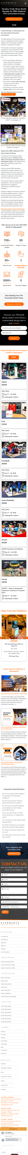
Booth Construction (5, 990)
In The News (4, 1050)
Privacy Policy (4, 1085)
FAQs (2, 1072)
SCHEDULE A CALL (8, 94)
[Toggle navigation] (25, 3)
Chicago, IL (3, 949)
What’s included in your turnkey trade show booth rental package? (13, 826)
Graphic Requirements (6, 984)
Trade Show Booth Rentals (7, 962)
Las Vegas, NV (4, 936)
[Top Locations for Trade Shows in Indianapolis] (14, 683)
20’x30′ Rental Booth (6, 1015)
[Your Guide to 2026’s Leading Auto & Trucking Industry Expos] (14, 752)
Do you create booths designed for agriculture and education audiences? (13, 796)
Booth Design (4, 981)
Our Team (3, 1034)
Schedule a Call (14, 854)
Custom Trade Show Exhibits (8, 965)
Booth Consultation (5, 978)
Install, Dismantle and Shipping (8, 996)
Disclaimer (3, 1089)
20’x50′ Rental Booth (6, 1018)
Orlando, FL (4, 942)
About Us (3, 1031)
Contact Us (3, 1053)
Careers (3, 1081)
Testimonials (4, 1044)
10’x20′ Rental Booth (6, 1006)
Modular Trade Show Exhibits (8, 968)
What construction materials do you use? (13, 831)
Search (15, 338)
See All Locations (5, 952)
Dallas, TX (3, 946)
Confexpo (3, 1063)
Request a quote (14, 19)
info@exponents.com (7, 1105)
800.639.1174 (5, 1103)
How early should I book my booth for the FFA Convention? (12, 802)
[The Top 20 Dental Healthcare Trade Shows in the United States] (14, 716)
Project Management (6, 993)
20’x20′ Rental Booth (6, 1012)
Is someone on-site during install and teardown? (13, 821)
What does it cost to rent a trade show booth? (13, 836)
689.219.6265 (14, 1114)
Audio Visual (4, 987)
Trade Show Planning (6, 1076)
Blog (2, 1047)
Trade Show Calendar (6, 1068)
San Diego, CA (4, 939)
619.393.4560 (14, 1103)
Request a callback (14, 304)
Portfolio (3, 1038)
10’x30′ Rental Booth (6, 1009)
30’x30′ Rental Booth (6, 1022)
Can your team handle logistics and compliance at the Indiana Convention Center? (13, 808)
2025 (13, 357)
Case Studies (4, 1041)
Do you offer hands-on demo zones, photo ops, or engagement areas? (12, 815)
